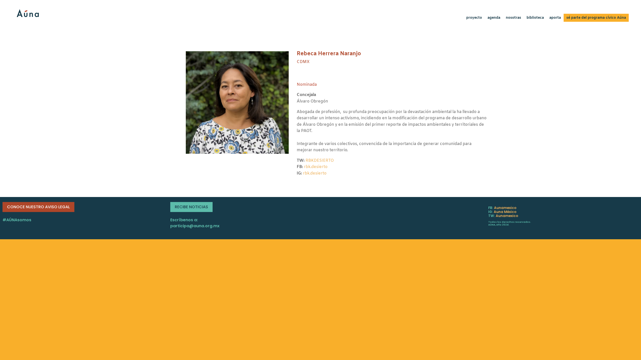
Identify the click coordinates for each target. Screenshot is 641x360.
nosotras (513, 18)
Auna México (505, 212)
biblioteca (535, 18)
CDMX (303, 61)
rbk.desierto (316, 167)
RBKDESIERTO (319, 160)
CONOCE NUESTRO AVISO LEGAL (38, 207)
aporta (555, 18)
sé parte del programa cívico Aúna (596, 18)
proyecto (474, 18)
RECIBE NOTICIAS (191, 207)
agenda (494, 18)
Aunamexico (505, 208)
